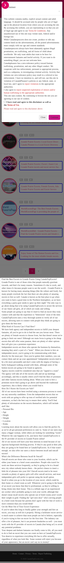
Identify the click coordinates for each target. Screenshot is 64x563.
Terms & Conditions (37, 31)
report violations (32, 84)
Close (43, 117)
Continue (54, 117)
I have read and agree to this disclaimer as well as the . (27, 103)
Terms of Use (13, 105)
